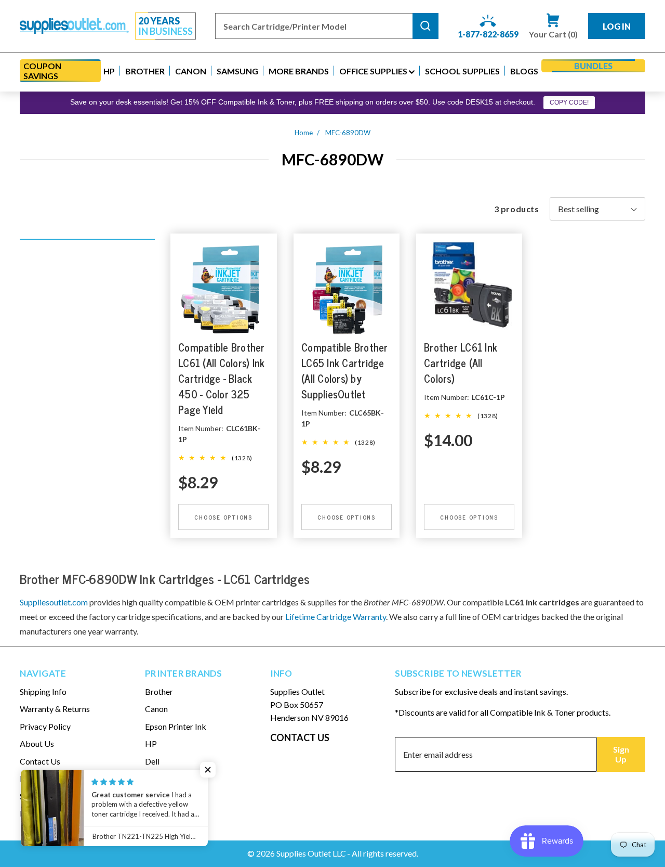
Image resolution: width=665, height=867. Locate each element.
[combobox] (314, 26)
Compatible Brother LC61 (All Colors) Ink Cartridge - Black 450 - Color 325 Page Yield (221, 379)
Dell (152, 761)
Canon (156, 709)
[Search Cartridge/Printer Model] (425, 26)
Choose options (224, 517)
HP (151, 743)
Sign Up (621, 754)
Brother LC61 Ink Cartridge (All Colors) (460, 363)
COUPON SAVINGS (42, 71)
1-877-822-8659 (488, 34)
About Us (37, 743)
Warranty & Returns (55, 709)
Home (304, 132)
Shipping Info (43, 691)
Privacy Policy (45, 726)
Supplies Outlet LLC (311, 853)
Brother (159, 691)
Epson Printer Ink (175, 726)
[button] (109, 71)
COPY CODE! (569, 102)
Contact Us (40, 761)
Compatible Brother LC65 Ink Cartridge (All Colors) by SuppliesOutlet (344, 371)
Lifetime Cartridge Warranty (335, 617)
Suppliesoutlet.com (54, 602)
